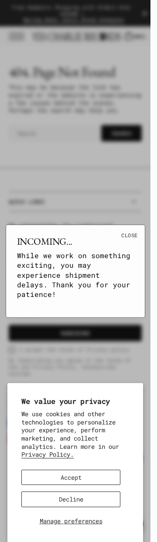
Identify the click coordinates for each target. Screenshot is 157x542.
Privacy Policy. (47, 454)
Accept (71, 477)
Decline (71, 499)
